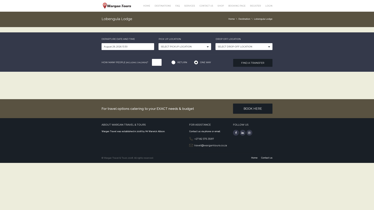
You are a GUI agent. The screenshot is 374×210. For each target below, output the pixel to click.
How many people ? (125, 62)
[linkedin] (243, 133)
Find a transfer (252, 62)
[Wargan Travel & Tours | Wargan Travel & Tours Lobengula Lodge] (116, 5)
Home (146, 6)
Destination (244, 19)
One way (205, 62)
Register (255, 6)
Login (268, 6)
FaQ (177, 6)
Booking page (237, 6)
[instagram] (249, 133)
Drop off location (228, 39)
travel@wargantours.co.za (210, 145)
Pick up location (170, 39)
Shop (221, 6)
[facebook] (236, 133)
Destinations (163, 6)
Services (189, 6)
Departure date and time (118, 39)
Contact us (206, 6)
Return (182, 62)
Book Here (253, 108)
